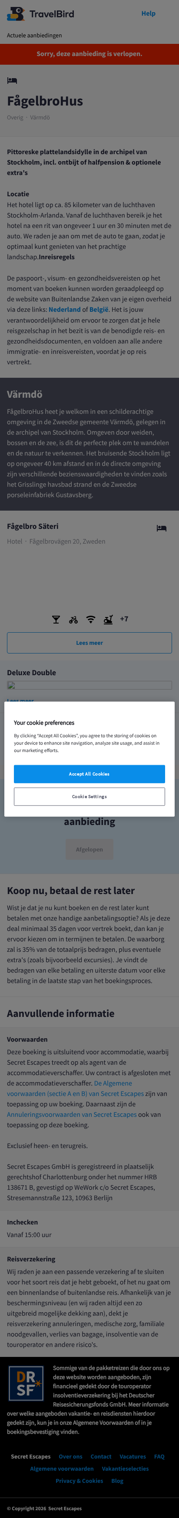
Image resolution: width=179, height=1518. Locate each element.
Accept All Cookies (89, 773)
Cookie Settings (89, 796)
